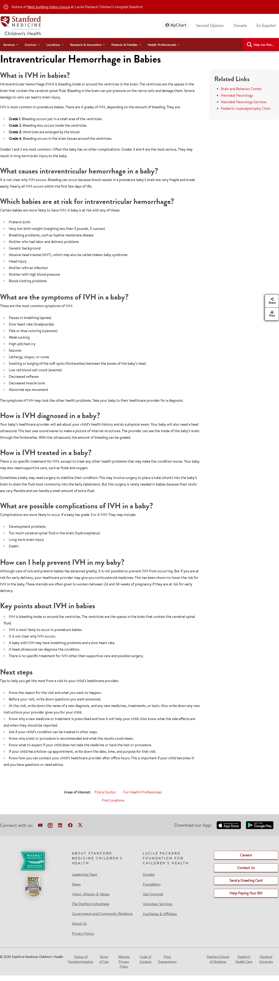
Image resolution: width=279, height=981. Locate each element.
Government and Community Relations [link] (102, 913)
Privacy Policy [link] (83, 933)
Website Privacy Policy (124, 961)
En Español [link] (266, 25)
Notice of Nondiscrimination (80, 959)
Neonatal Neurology (237, 95)
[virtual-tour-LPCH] (40, 826)
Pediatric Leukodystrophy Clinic (246, 108)
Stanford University (266, 959)
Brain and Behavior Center (241, 88)
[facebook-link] (70, 826)
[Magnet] (33, 861)
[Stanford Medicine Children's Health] (20, 25)
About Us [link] (79, 923)
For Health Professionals (142, 792)
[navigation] (139, 44)
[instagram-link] (50, 826)
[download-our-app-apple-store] (229, 825)
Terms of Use (104, 959)
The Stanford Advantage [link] (90, 904)
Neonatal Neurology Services (244, 101)
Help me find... (263, 45)
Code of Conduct (146, 959)
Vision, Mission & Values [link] (90, 894)
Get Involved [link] (153, 894)
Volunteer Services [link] (157, 904)
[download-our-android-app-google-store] (259, 825)
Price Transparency (167, 959)
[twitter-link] (80, 826)
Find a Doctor (105, 792)
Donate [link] (240, 25)
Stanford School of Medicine (217, 959)
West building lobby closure (48, 6)
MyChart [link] (178, 25)
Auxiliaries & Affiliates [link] (160, 913)
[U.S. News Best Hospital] (33, 886)
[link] (268, 25)
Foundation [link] (152, 884)
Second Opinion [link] (210, 25)
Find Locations (113, 800)
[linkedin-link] (60, 826)
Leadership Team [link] (84, 874)
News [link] (76, 884)
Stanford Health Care (243, 959)
